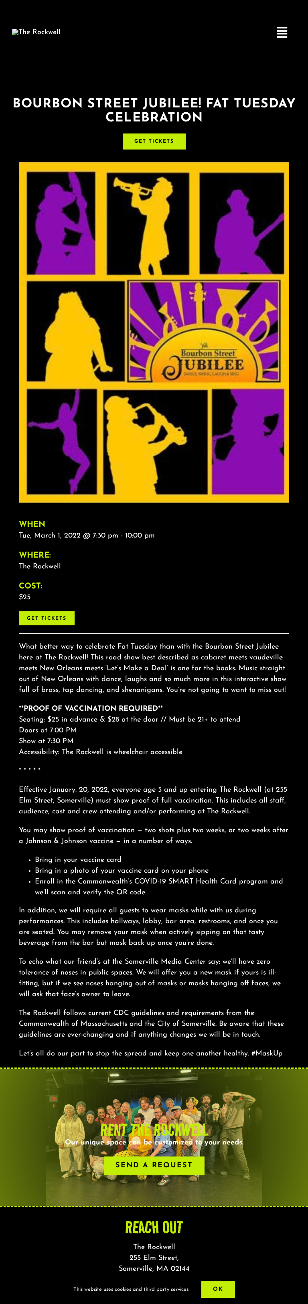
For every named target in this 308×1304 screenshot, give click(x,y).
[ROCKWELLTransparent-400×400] (36, 32)
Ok (218, 1289)
